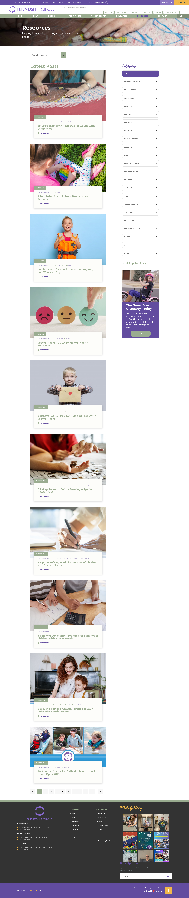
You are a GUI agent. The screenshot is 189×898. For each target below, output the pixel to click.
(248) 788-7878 (25, 829)
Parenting (129, 147)
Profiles (128, 114)
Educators (75, 825)
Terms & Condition (136, 888)
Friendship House (102, 825)
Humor (127, 237)
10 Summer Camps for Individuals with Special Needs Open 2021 (67, 773)
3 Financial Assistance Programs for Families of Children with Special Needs (68, 637)
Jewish (127, 245)
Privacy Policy (150, 888)
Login (74, 837)
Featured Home (131, 171)
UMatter (99, 821)
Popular (128, 131)
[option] (94, 32)
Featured (128, 180)
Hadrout (160, 891)
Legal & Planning (132, 163)
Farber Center (101, 817)
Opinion (128, 188)
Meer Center (101, 813)
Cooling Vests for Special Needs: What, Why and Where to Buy (65, 271)
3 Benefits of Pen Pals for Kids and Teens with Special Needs (67, 417)
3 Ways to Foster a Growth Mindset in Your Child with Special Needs (65, 710)
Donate (74, 833)
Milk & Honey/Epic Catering (106, 841)
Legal (160, 888)
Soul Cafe (100, 833)
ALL (125, 73)
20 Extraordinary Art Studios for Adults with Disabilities (66, 127)
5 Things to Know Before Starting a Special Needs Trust (65, 491)
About (74, 813)
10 (92, 791)
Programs (75, 817)
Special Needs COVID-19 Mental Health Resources (63, 344)
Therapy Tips (130, 90)
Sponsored (129, 98)
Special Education (132, 82)
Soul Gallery (100, 829)
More (126, 155)
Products (128, 122)
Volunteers (75, 821)
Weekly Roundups (132, 204)
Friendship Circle (132, 229)
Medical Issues (131, 139)
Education (129, 220)
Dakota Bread (101, 837)
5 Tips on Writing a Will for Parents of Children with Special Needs (67, 564)
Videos (127, 196)
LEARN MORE (141, 334)
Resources (128, 106)
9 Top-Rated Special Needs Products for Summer (63, 198)
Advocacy (128, 212)
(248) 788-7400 (25, 849)
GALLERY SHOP (167, 2)
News (126, 253)
